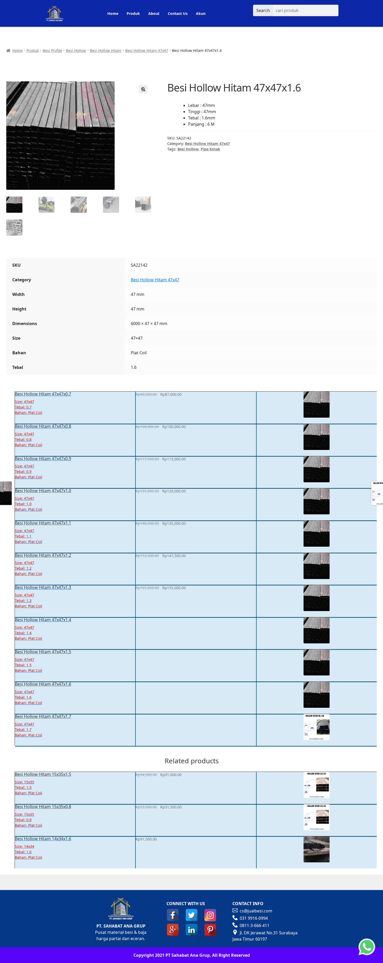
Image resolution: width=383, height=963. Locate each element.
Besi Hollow (76, 50)
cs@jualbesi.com (256, 911)
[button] (143, 89)
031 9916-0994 (254, 918)
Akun (201, 13)
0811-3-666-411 (254, 925)
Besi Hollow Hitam (105, 50)
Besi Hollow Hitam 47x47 (146, 50)
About (153, 13)
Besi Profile (52, 50)
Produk (133, 13)
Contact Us (178, 13)
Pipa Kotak (210, 149)
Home (112, 13)
